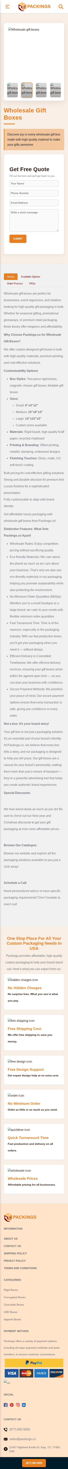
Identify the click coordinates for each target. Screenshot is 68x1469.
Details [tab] (11, 276)
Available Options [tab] (30, 276)
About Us (11, 1238)
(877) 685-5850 (34, 1463)
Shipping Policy (15, 1253)
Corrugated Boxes (15, 1297)
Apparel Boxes (12, 1319)
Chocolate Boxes (14, 1304)
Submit (18, 238)
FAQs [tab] (32, 283)
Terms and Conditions (20, 1268)
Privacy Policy (15, 1260)
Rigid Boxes (11, 1289)
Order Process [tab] (15, 283)
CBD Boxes (10, 1312)
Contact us (12, 1246)
